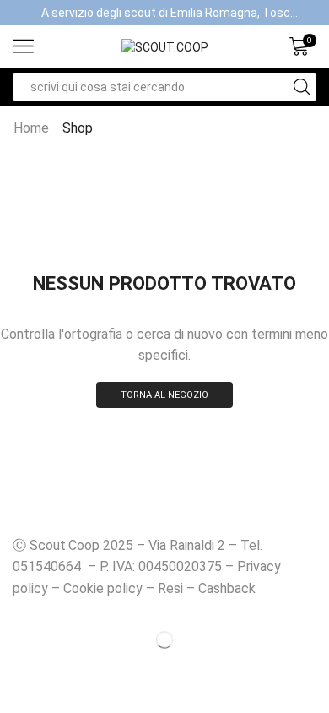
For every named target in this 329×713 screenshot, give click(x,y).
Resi (170, 588)
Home (31, 128)
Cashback (227, 588)
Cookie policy (103, 588)
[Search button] (302, 87)
